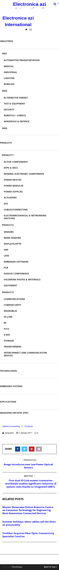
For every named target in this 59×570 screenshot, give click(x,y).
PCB (6, 267)
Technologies (8, 370)
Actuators (10, 197)
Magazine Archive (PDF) (14, 412)
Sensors (9, 231)
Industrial (10, 72)
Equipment (10, 285)
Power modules (13, 185)
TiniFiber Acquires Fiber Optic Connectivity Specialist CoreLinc (28, 535)
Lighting (9, 78)
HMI (6, 249)
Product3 (8, 292)
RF (5, 322)
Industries (6, 41)
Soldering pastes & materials (22, 279)
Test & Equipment (14, 103)
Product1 (8, 155)
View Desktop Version (30, 559)
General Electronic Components (24, 173)
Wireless (9, 84)
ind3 (4, 128)
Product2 (8, 225)
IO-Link (8, 316)
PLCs (6, 328)
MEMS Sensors (12, 237)
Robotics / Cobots (15, 115)
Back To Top (49, 567)
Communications (14, 298)
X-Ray (7, 334)
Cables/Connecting (16, 209)
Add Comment (13, 548)
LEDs (6, 255)
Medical (9, 66)
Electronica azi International (29, 5)
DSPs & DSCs (11, 167)
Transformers (12, 346)
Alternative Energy (16, 97)
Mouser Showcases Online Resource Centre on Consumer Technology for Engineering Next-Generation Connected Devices (27, 510)
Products (6, 142)
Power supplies (13, 191)
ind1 (4, 53)
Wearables (10, 310)
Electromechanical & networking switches (25, 217)
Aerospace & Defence (16, 121)
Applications (8, 401)
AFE (6, 203)
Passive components (16, 273)
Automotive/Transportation (21, 60)
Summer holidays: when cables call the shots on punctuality (29, 523)
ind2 (4, 90)
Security (9, 109)
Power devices (12, 179)
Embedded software (16, 261)
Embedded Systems (11, 386)
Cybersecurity (12, 304)
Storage (9, 340)
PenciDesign (17, 567)
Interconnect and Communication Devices (25, 354)
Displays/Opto (12, 243)
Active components (16, 161)
